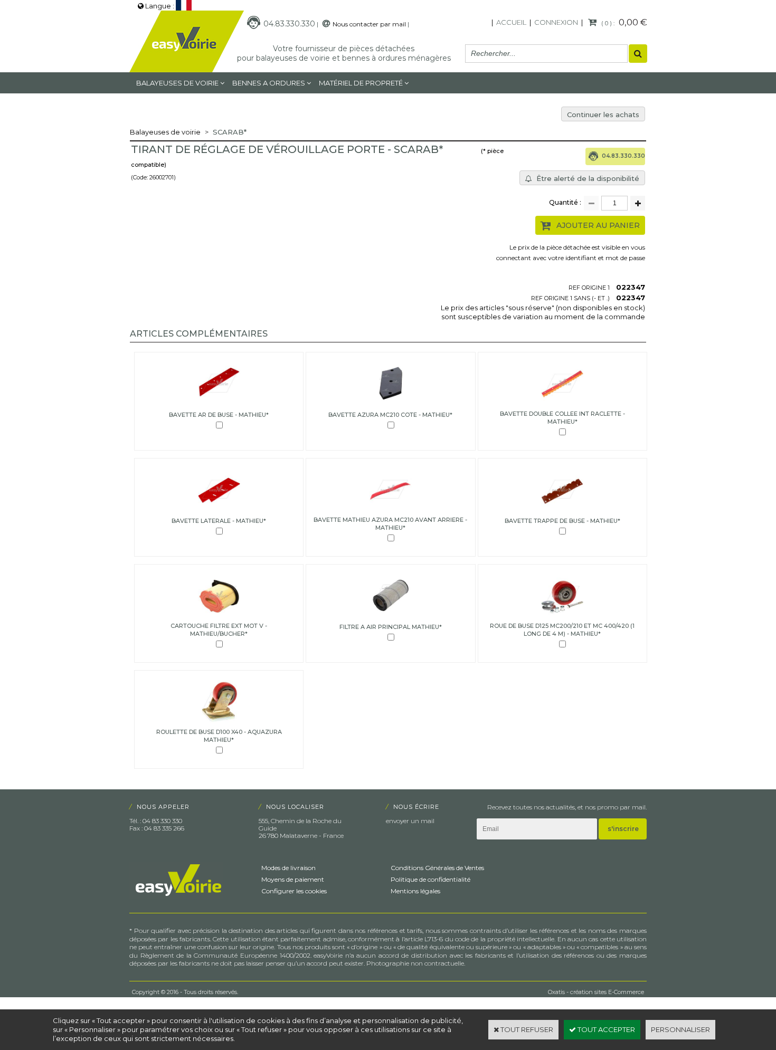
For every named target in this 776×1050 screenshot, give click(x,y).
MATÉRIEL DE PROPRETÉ (361, 83)
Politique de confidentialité (430, 879)
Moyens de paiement (292, 879)
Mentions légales (415, 891)
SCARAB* (230, 132)
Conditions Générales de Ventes (437, 868)
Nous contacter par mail (369, 24)
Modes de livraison (288, 868)
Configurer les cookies (294, 891)
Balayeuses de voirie (177, 83)
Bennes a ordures (268, 83)
